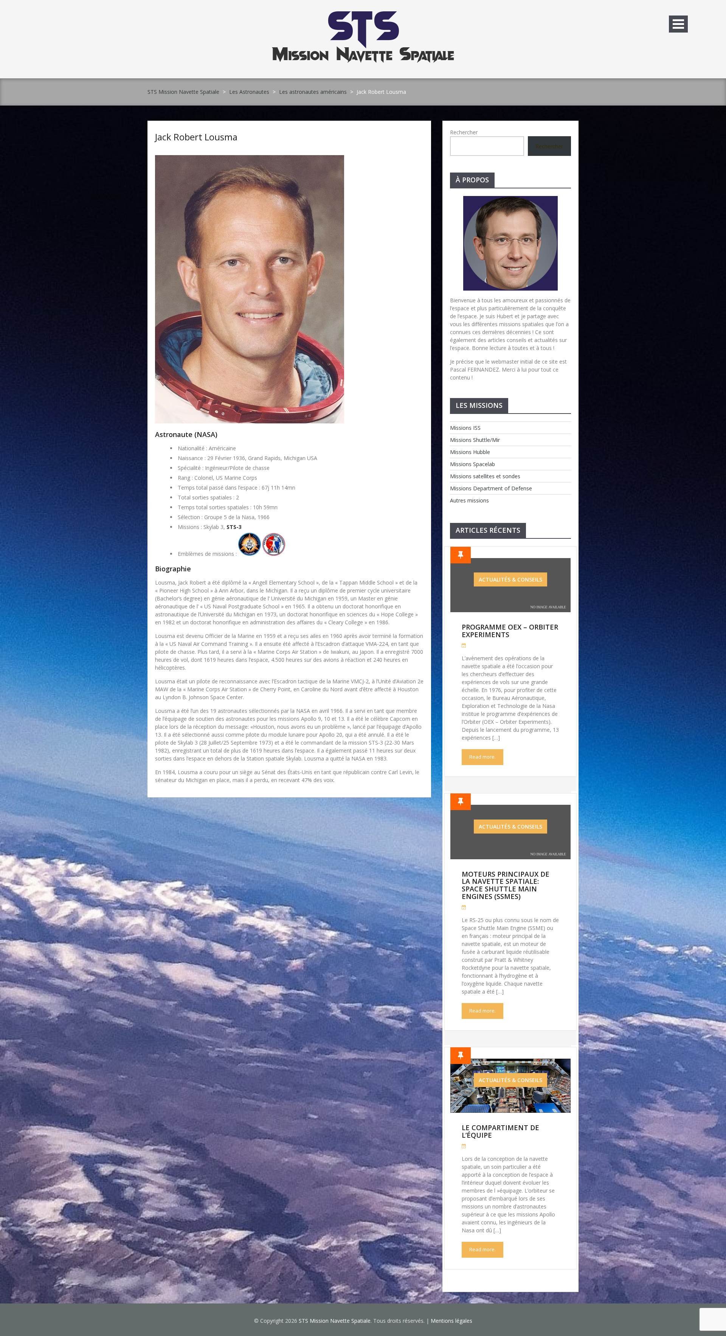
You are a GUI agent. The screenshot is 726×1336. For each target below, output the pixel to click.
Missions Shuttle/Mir (475, 439)
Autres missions (469, 500)
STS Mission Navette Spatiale (183, 91)
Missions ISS (465, 427)
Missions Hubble (470, 452)
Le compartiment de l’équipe (500, 1131)
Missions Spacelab (472, 464)
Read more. (482, 756)
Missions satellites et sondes (485, 476)
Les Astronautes (249, 91)
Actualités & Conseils (510, 579)
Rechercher (464, 132)
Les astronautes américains (313, 91)
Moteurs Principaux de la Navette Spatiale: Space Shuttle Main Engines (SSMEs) (505, 885)
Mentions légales (451, 1320)
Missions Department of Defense (491, 488)
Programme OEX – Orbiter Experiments (510, 630)
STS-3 (234, 526)
